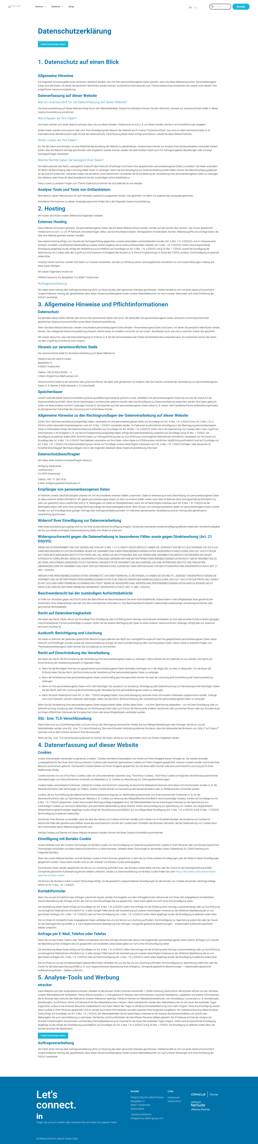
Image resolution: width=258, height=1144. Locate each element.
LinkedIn (60, 1122)
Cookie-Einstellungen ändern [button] (53, 44)
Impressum (174, 1097)
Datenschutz (174, 1101)
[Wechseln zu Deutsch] (195, 8)
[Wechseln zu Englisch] (190, 8)
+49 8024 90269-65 (141, 1114)
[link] (204, 1095)
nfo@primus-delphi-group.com (147, 1118)
